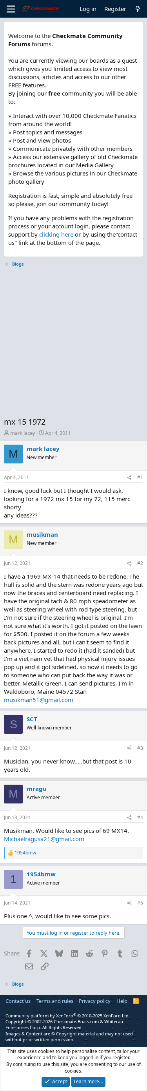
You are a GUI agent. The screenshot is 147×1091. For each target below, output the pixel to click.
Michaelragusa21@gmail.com (44, 839)
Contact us (18, 1000)
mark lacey (22, 432)
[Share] (129, 477)
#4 (140, 817)
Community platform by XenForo (67, 1016)
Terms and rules (54, 1000)
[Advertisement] (73, 343)
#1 (140, 477)
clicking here (56, 234)
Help (121, 1000)
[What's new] (137, 9)
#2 (140, 563)
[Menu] (11, 9)
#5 (140, 902)
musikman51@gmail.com (38, 700)
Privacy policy (95, 1000)
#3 (140, 748)
